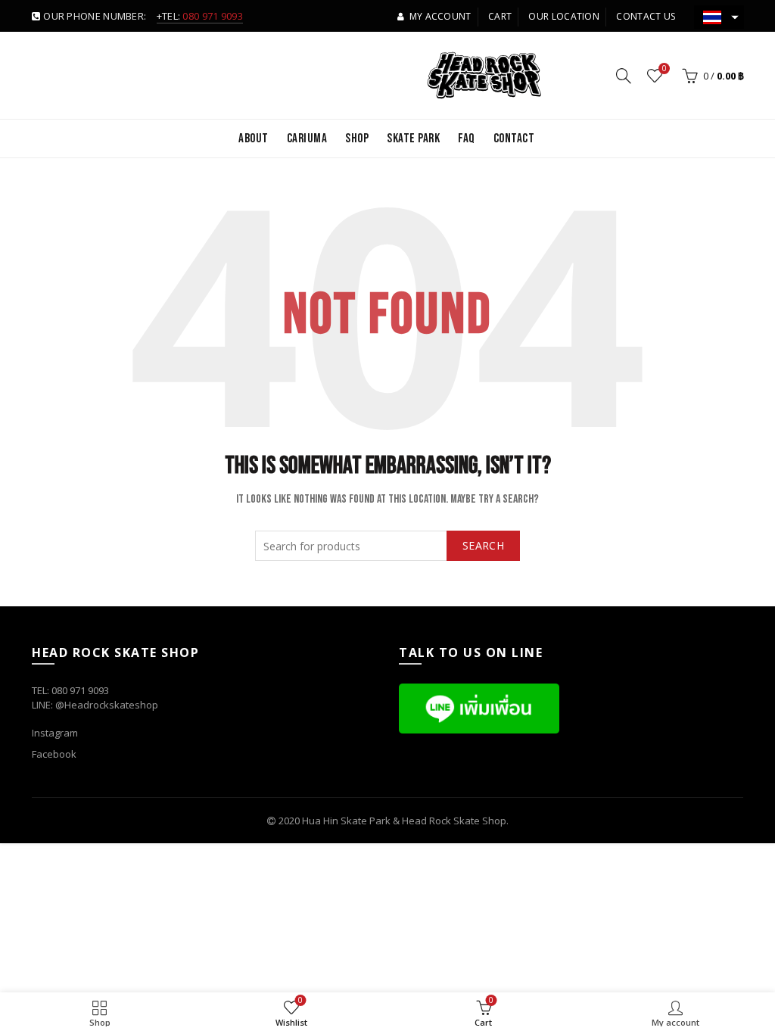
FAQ (466, 138)
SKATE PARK (413, 138)
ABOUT (253, 138)
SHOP (357, 138)
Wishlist (664, 68)
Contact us (645, 16)
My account (440, 16)
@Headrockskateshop (106, 705)
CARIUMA (307, 138)
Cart (500, 16)
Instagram (55, 733)
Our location (563, 16)
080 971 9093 (212, 16)
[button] (719, 17)
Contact (514, 138)
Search (483, 545)
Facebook (54, 754)
